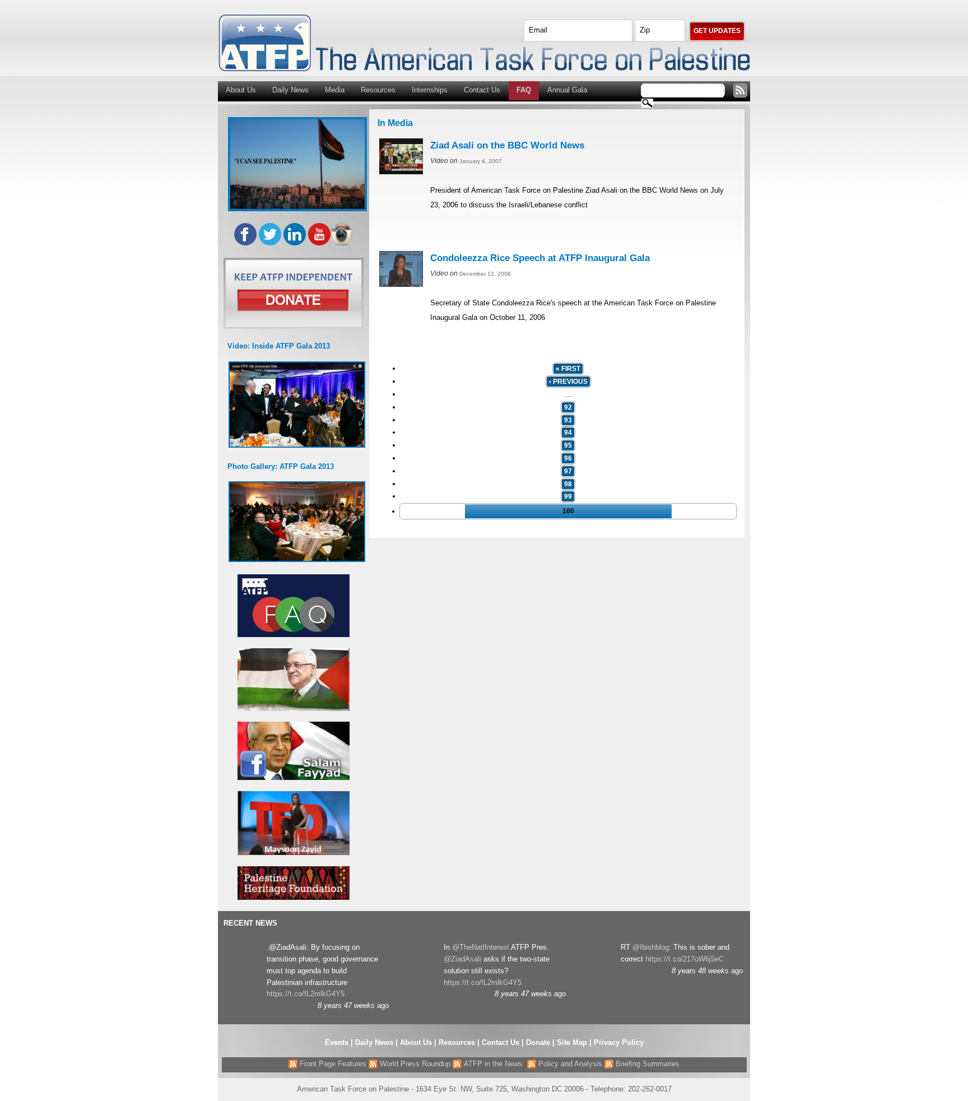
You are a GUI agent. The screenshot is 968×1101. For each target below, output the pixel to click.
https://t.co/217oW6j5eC (684, 959)
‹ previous (568, 381)
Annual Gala (567, 90)
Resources (378, 90)
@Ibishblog (650, 947)
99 (568, 496)
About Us (241, 90)
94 (568, 432)
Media (335, 90)
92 (568, 407)
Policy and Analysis (569, 1064)
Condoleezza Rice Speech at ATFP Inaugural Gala (540, 258)
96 (568, 458)
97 (568, 471)
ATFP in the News (493, 1064)
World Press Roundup (414, 1064)
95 (568, 445)
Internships (430, 90)
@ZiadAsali (462, 959)
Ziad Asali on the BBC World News (507, 145)
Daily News (290, 90)
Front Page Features (331, 1064)
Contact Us (482, 90)
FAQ (523, 90)
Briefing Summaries (646, 1064)
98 (568, 484)
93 (568, 420)
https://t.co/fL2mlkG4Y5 (306, 993)
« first (568, 369)
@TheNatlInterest (480, 947)
